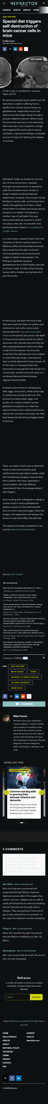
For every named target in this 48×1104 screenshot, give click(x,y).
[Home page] (24, 4)
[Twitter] (10, 49)
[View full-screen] (45, 59)
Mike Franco (20, 716)
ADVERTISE (8, 1051)
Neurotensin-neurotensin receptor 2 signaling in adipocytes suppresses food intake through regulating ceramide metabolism (23, 644)
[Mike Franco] (7, 719)
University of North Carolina (25, 677)
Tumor (33, 672)
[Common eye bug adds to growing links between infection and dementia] (24, 777)
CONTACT (7, 1063)
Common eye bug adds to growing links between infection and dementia (23, 796)
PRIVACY (7, 1059)
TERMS (6, 1055)
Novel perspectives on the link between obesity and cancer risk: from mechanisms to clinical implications (23, 606)
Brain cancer (17, 672)
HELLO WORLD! (10, 1037)
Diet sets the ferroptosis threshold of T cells (21, 588)
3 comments (27, 704)
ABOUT (6, 1044)
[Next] (41, 792)
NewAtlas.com (33, 1040)
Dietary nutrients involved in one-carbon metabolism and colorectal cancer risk (20, 596)
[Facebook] (5, 49)
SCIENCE (7, 10)
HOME (36, 10)
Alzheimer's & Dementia (19, 770)
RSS (4, 1066)
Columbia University (20, 682)
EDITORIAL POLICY (11, 1048)
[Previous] (6, 792)
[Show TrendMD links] (44, 658)
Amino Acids (16, 688)
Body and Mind (9, 17)
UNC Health (17, 574)
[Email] (26, 49)
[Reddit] (21, 49)
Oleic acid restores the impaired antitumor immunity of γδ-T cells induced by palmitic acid (22, 631)
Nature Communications (23, 529)
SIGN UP (27, 10)
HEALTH (17, 10)
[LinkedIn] (15, 49)
